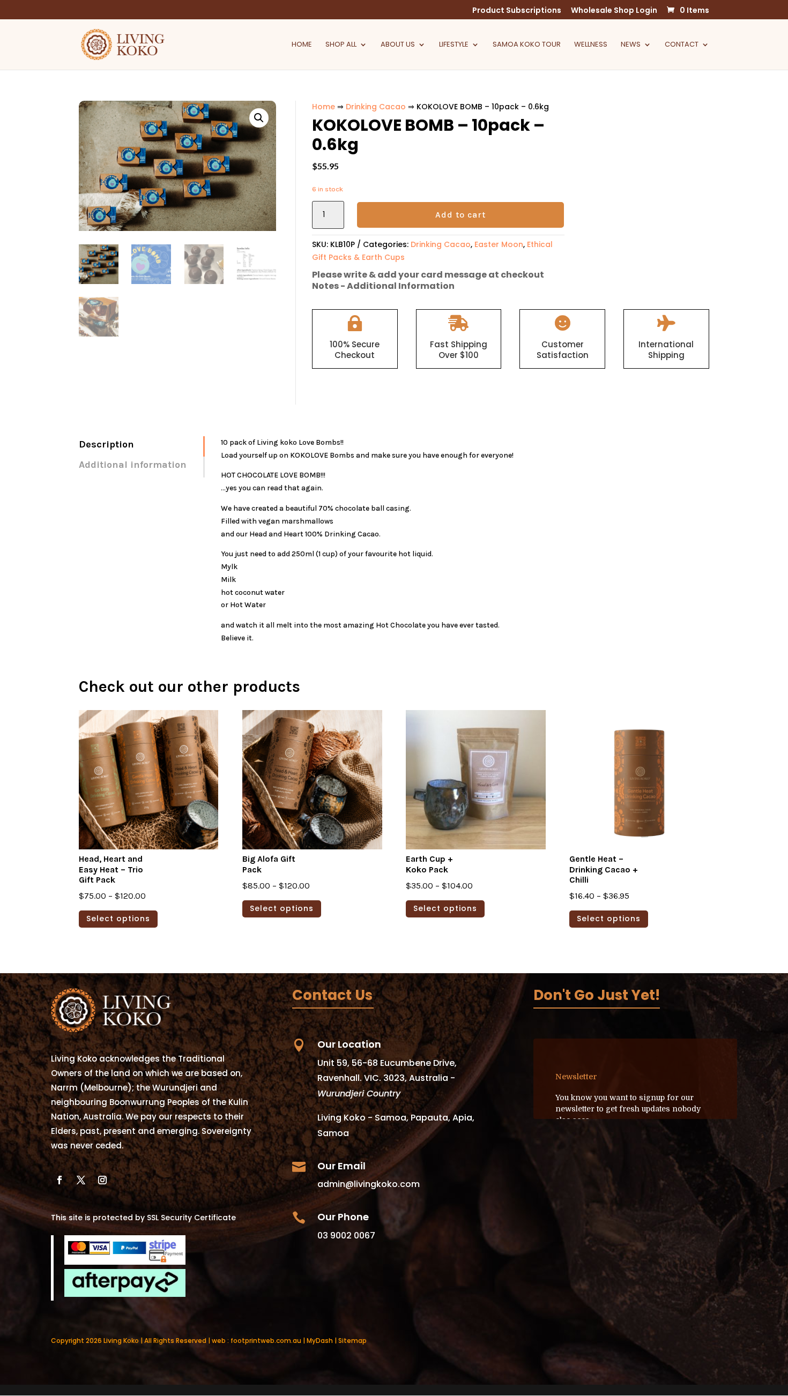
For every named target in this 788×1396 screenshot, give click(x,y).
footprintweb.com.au (266, 1340)
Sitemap (352, 1340)
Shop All (340, 45)
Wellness (590, 45)
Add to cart (460, 215)
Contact (681, 45)
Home (302, 45)
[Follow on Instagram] (102, 1180)
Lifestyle (454, 45)
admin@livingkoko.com (368, 1184)
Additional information (133, 465)
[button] (259, 118)
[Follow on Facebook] (59, 1180)
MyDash (320, 1340)
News (631, 45)
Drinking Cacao (376, 106)
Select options (118, 918)
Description (106, 444)
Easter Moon (498, 244)
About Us (398, 45)
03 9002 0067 (346, 1235)
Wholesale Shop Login (614, 11)
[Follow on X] (81, 1180)
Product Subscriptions (516, 11)
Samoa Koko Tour (527, 45)
